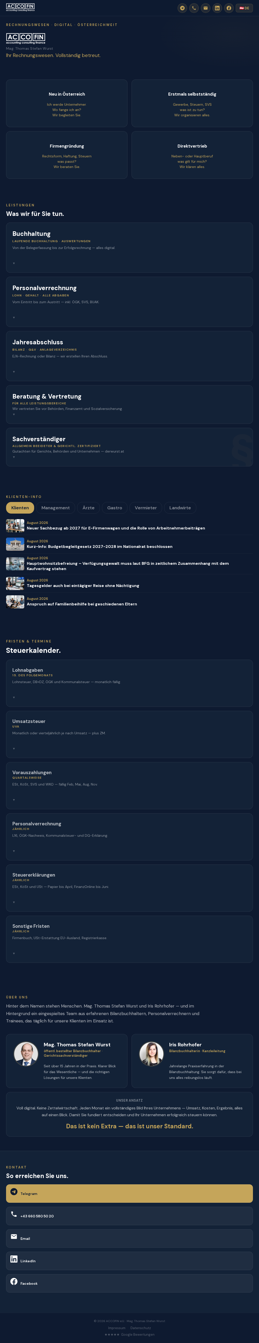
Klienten (20, 508)
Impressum (116, 1328)
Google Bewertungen (138, 1334)
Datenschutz (141, 1328)
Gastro (114, 508)
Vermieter (146, 508)
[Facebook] (229, 8)
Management (55, 508)
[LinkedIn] (217, 8)
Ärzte (88, 508)
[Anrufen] (194, 8)
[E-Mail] (205, 8)
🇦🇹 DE (244, 8)
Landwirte (180, 508)
